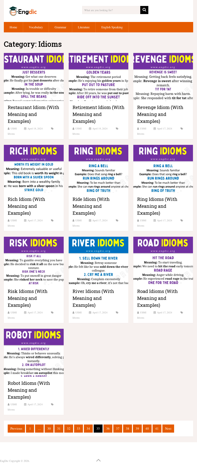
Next (168, 428)
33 (78, 428)
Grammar (60, 27)
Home (13, 27)
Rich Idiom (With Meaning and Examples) (26, 206)
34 (88, 428)
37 (117, 428)
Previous (16, 428)
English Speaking (112, 27)
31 (59, 428)
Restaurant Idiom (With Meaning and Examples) (33, 114)
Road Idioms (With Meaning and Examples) (157, 298)
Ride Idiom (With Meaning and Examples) (91, 206)
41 (157, 428)
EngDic (4, 461)
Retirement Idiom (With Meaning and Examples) (98, 114)
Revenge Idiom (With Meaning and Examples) (160, 114)
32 (68, 428)
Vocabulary (36, 27)
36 (108, 428)
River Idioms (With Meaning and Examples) (93, 298)
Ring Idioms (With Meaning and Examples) (157, 206)
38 (127, 428)
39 (137, 428)
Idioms (11, 133)
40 (147, 428)
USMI (14, 128)
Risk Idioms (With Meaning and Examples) (28, 298)
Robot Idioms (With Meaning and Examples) (29, 390)
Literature (84, 27)
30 (49, 428)
